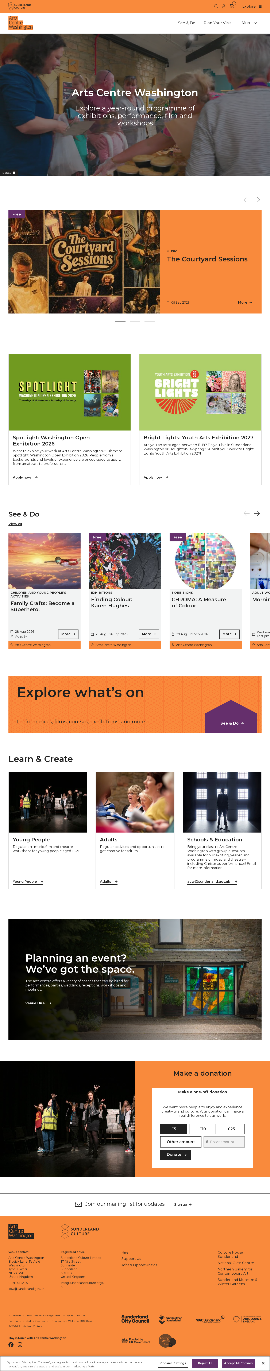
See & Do (186, 23)
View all (15, 524)
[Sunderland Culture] (19, 6)
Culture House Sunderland (230, 1254)
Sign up (180, 1205)
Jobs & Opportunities (139, 1265)
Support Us (131, 1259)
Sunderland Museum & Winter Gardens (237, 1282)
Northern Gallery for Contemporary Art (235, 1271)
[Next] (257, 200)
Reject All (205, 1363)
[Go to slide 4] (157, 657)
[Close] (263, 1363)
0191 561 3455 (18, 1283)
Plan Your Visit (217, 23)
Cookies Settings (173, 1363)
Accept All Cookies (238, 1363)
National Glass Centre (236, 1263)
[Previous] (246, 200)
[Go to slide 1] (120, 322)
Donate (174, 1154)
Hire (125, 1252)
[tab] (202, 1092)
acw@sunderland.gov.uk (26, 1289)
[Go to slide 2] (135, 322)
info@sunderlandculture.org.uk (82, 1285)
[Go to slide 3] (149, 322)
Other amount (181, 1142)
